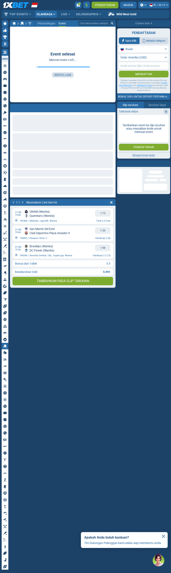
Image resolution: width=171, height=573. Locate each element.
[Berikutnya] (22, 202)
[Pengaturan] (143, 5)
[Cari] (112, 23)
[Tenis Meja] (22, 23)
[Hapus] (111, 202)
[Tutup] (163, 536)
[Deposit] (86, 5)
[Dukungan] (158, 560)
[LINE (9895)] (14, 23)
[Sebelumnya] (13, 202)
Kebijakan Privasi (144, 85)
